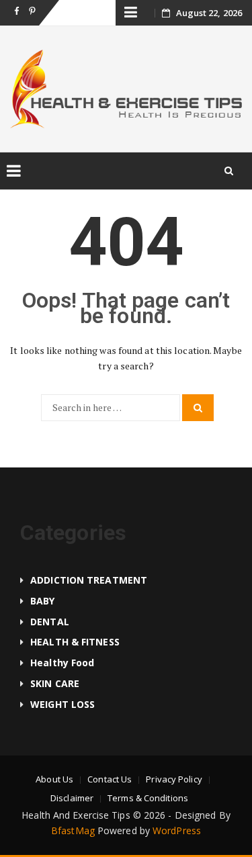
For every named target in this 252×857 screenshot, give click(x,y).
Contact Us (109, 779)
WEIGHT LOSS (62, 704)
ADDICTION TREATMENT (88, 580)
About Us (54, 779)
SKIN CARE (54, 683)
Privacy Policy (174, 779)
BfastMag (73, 830)
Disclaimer (71, 798)
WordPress (177, 830)
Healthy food (62, 662)
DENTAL (49, 621)
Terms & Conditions (148, 798)
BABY (42, 600)
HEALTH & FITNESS (75, 641)
